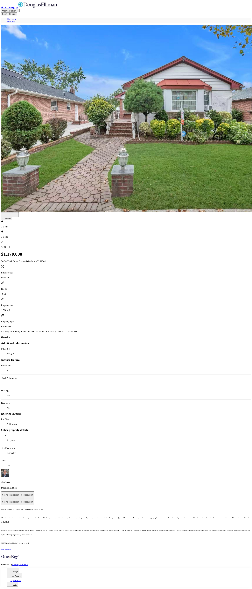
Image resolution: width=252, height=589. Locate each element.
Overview (11, 19)
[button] (126, 118)
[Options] (4, 214)
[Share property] (16, 214)
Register (12, 14)
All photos (6, 219)
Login (4, 14)
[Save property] (10, 214)
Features (11, 21)
